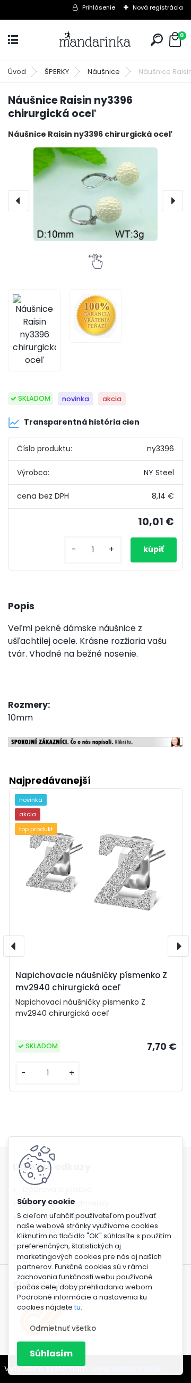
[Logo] (95, 40)
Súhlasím (51, 1353)
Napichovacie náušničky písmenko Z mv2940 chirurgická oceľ (91, 981)
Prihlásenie (98, 7)
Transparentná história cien (82, 422)
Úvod (17, 72)
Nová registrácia (158, 7)
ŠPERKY (57, 72)
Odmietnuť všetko (63, 1328)
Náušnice (104, 72)
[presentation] (18, 200)
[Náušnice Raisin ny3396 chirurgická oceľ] (95, 194)
